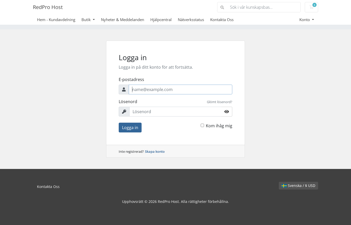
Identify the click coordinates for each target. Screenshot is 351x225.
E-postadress (131, 79)
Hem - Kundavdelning (56, 19)
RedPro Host (48, 7)
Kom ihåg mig (219, 126)
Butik (86, 19)
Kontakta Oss (222, 19)
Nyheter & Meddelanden (122, 19)
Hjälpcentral (161, 19)
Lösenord (128, 101)
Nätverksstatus (191, 19)
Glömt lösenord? (219, 102)
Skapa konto (155, 151)
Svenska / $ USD (301, 185)
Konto (305, 19)
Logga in (130, 127)
